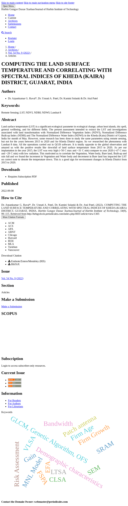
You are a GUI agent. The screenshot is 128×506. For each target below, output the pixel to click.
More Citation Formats (13, 217)
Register (12, 38)
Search (8, 32)
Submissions (14, 23)
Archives (13, 20)
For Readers (14, 400)
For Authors (14, 403)
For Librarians (15, 406)
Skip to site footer (65, 2)
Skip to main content (12, 2)
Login (11, 41)
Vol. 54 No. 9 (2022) (19, 52)
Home (11, 14)
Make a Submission (11, 306)
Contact (12, 26)
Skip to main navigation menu (39, 2)
